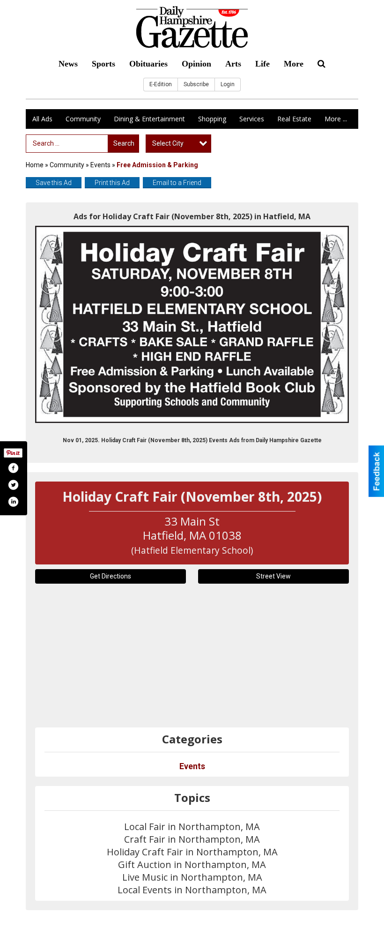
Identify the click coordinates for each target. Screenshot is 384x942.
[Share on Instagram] (13, 501)
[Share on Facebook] (13, 468)
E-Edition (160, 84)
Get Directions (110, 576)
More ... (336, 118)
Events (101, 165)
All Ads (42, 118)
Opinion (196, 63)
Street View (273, 576)
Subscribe (196, 84)
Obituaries (148, 63)
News (68, 63)
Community (83, 118)
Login (228, 84)
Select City (168, 143)
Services (251, 118)
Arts (233, 63)
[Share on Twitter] (13, 484)
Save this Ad (54, 182)
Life (262, 63)
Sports (103, 63)
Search (123, 143)
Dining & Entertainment (149, 118)
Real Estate (294, 118)
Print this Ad (112, 182)
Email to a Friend (177, 182)
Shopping (212, 118)
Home (35, 165)
